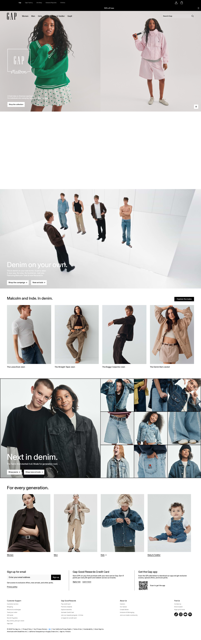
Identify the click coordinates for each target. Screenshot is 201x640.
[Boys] (122, 525)
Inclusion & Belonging (127, 612)
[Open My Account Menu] (176, 2)
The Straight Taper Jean (65, 367)
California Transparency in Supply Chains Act (43, 631)
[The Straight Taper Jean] (77, 337)
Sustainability (88, 629)
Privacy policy (12, 587)
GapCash (10, 623)
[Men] (75, 525)
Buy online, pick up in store (15, 621)
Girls (40, 16)
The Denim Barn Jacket (160, 367)
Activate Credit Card (67, 612)
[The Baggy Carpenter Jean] (124, 337)
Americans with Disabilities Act (17, 631)
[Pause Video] (196, 107)
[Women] (28, 525)
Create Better (124, 609)
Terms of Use (77, 629)
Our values (123, 607)
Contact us (177, 604)
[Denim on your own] (100, 233)
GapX (69, 16)
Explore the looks (184, 299)
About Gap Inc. (99, 629)
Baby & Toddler (58, 16)
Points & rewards (66, 607)
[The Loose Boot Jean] (29, 337)
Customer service (12, 604)
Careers (122, 604)
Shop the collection (16, 104)
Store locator (178, 607)
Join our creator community (128, 615)
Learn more (86, 582)
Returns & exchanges (14, 609)
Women (25, 16)
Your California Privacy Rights (62, 629)
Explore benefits (66, 609)
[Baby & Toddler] (169, 525)
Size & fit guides (12, 618)
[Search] (192, 16)
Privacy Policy (27, 629)
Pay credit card (66, 604)
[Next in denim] (100, 428)
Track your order (12, 612)
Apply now (77, 582)
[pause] (198, 8)
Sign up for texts (179, 609)
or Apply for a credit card (69, 618)
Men (33, 16)
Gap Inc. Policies (65, 631)
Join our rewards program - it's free (72, 615)
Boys (47, 16)
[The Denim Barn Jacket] (172, 337)
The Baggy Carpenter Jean (113, 367)
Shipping (10, 607)
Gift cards (10, 615)
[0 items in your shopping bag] (181, 2)
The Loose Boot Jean (16, 367)
